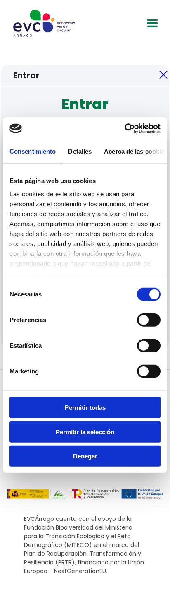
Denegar (85, 456)
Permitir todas (85, 407)
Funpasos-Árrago (44, 23)
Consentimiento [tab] (32, 151)
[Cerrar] (163, 75)
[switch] (149, 320)
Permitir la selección (85, 431)
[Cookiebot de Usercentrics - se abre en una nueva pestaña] (124, 128)
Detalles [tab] (80, 151)
